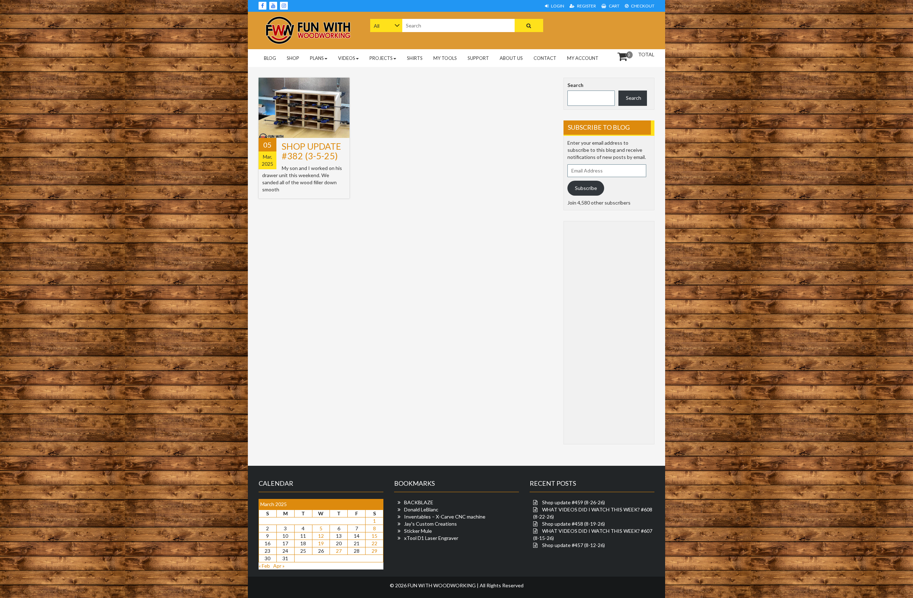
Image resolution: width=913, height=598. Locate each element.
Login (557, 6)
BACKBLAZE (418, 502)
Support (478, 58)
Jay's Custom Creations (430, 524)
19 (321, 543)
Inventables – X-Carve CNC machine (444, 517)
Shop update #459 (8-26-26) (573, 502)
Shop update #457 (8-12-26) (573, 545)
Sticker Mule (418, 531)
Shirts (415, 58)
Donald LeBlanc (421, 509)
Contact (545, 58)
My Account (582, 58)
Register (586, 6)
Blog (270, 58)
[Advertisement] (609, 29)
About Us (511, 58)
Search (575, 85)
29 (374, 551)
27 (339, 551)
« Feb (264, 566)
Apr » (279, 566)
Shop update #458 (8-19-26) (573, 524)
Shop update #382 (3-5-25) (311, 151)
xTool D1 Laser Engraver (431, 538)
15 (374, 536)
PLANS (317, 58)
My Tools (445, 58)
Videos (346, 58)
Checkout (642, 6)
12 (321, 536)
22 (374, 543)
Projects (381, 58)
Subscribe (586, 188)
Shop (293, 58)
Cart (613, 6)
